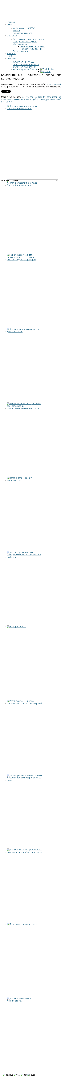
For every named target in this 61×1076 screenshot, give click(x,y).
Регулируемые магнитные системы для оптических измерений (24, 707)
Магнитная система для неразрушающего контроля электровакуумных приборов (21, 264)
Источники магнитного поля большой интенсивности (20, 112)
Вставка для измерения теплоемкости (18, 483)
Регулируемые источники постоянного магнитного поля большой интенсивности (22, 190)
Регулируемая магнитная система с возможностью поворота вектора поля (24, 784)
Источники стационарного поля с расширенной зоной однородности (24, 855)
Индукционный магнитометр (21, 926)
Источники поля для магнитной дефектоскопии (22, 335)
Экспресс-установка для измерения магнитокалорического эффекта (24, 560)
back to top (6, 102)
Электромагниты (15, 629)
